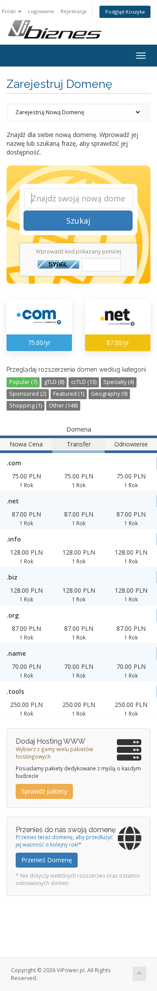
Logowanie (41, 11)
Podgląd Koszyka (125, 11)
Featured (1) (68, 393)
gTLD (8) (54, 382)
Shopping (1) (25, 405)
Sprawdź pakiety (44, 791)
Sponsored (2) (27, 393)
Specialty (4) (118, 382)
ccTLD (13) (83, 382)
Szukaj (78, 220)
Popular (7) (23, 382)
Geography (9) (109, 393)
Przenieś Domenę (46, 860)
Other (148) (63, 405)
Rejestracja (73, 11)
